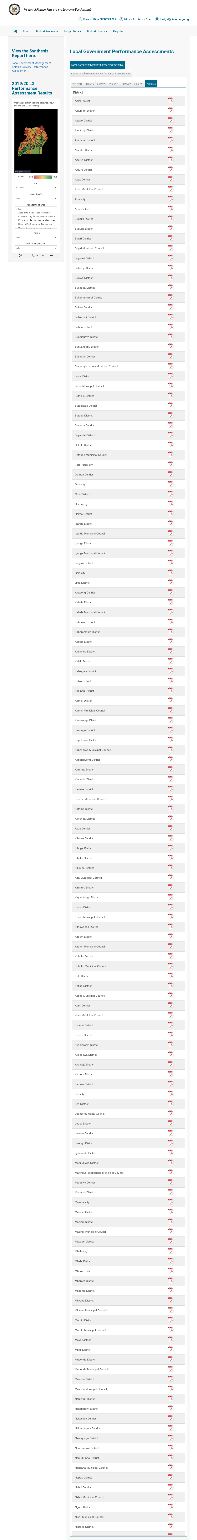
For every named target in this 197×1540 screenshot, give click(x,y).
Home (15, 32)
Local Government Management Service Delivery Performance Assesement (31, 67)
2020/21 (114, 84)
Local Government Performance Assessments (97, 64)
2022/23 (138, 84)
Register (118, 31)
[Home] (14, 9)
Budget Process (46, 31)
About (26, 31)
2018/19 (89, 84)
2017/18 (77, 84)
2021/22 (126, 84)
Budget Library (96, 31)
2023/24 (151, 84)
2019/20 (101, 84)
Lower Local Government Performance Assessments (100, 73)
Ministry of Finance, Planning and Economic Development (57, 9)
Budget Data (71, 31)
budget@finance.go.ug (174, 19)
